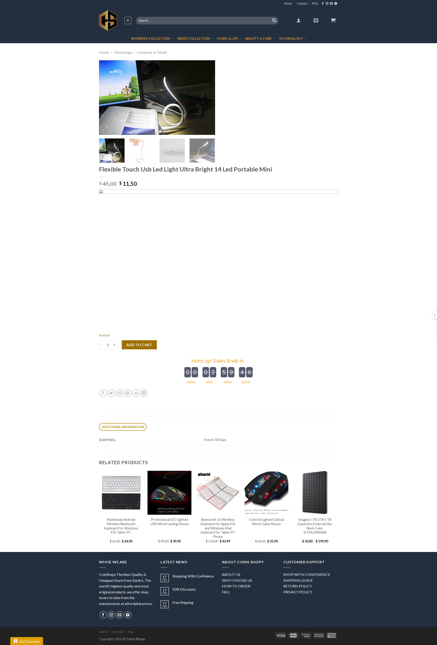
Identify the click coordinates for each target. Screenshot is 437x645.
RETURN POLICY (297, 586)
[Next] (207, 97)
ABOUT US (231, 574)
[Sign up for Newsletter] (316, 20)
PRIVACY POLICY (297, 592)
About (288, 3)
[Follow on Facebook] (322, 3)
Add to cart (139, 345)
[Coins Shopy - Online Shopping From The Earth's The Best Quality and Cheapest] (108, 20)
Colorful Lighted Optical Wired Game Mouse (266, 522)
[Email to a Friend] (119, 393)
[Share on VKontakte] (136, 393)
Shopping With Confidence (193, 576)
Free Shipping (182, 602)
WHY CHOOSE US (237, 580)
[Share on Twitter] (111, 393)
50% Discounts (184, 589)
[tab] (123, 427)
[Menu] (128, 20)
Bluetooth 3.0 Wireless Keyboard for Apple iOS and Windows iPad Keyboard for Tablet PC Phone (218, 528)
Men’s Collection (193, 38)
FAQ (315, 3)
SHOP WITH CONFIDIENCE (306, 574)
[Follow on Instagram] (327, 3)
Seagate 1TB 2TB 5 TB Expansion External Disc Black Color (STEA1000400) (315, 526)
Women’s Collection (150, 38)
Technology (291, 38)
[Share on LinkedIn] (144, 393)
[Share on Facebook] (103, 393)
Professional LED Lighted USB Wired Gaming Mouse (169, 522)
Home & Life (227, 38)
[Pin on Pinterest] (128, 393)
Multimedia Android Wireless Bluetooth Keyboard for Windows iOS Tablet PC (121, 526)
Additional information (123, 427)
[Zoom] (105, 129)
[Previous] (107, 97)
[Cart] (333, 20)
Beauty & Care (258, 38)
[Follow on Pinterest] (335, 3)
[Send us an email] (331, 3)
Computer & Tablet (152, 52)
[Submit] (274, 21)
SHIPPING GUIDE (298, 580)
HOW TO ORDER (236, 586)
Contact (302, 3)
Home (104, 52)
